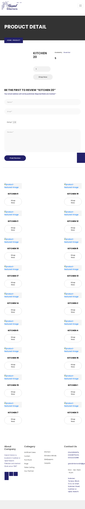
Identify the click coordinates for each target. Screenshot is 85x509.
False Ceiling (29, 467)
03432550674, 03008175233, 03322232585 (73, 455)
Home (9, 40)
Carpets (47, 463)
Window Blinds (50, 456)
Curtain (27, 456)
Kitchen (47, 452)
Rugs (26, 464)
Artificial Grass (30, 452)
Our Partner (29, 471)
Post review (15, 158)
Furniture (28, 460)
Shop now (43, 77)
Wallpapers (48, 459)
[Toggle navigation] (80, 6)
